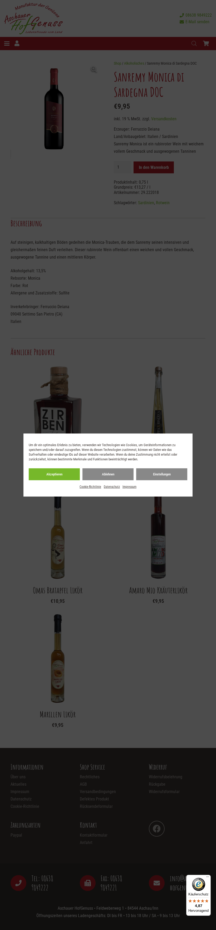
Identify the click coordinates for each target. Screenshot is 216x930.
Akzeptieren (54, 474)
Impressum (129, 487)
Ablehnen (108, 474)
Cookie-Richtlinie (90, 487)
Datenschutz (112, 487)
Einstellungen (162, 474)
